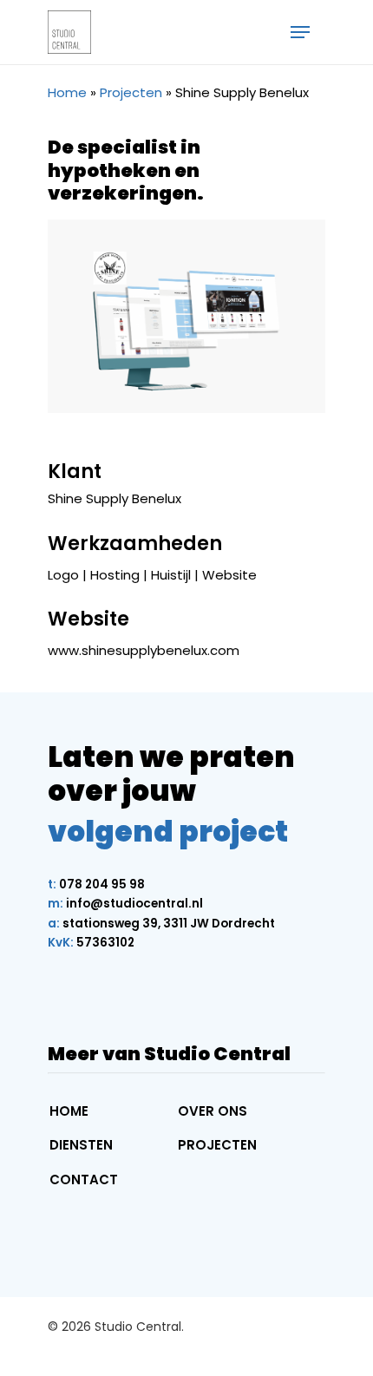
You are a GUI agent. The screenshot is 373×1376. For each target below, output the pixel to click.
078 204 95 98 (96, 884)
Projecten (131, 92)
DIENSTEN (81, 1145)
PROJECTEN (217, 1145)
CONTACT (83, 1179)
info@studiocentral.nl (125, 903)
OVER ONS (212, 1111)
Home (67, 92)
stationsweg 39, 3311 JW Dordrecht (161, 923)
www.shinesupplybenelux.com (143, 650)
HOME (68, 1111)
